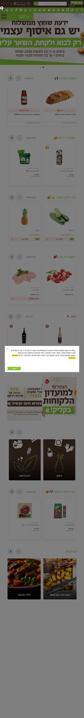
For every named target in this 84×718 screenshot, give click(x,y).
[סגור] (7, 349)
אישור (14, 369)
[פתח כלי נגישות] (2, 8)
